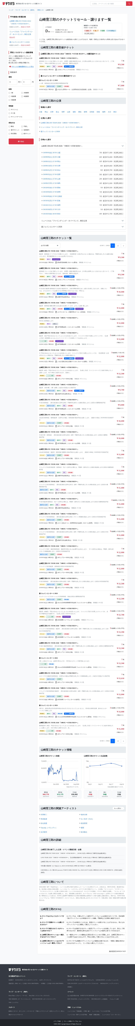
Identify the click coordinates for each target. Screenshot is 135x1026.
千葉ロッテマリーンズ (42, 1011)
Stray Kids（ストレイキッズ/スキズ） (39, 995)
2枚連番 (26, 93)
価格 (10, 77)
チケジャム (14, 109)
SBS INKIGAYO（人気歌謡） (99, 999)
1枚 (12, 93)
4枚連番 (26, 96)
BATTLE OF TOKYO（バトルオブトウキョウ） (81, 980)
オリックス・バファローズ (26, 1011)
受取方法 (12, 123)
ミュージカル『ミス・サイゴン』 (111, 1014)
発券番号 (26, 130)
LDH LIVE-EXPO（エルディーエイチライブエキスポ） (83, 983)
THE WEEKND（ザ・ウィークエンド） (20, 999)
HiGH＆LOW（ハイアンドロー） (109, 983)
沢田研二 (70, 987)
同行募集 (14, 133)
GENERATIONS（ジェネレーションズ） (107, 980)
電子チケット (15, 130)
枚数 (10, 89)
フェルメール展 (114, 999)
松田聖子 (11, 980)
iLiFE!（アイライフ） (45, 980)
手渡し (26, 126)
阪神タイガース (13, 1011)
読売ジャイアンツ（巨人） (57, 1011)
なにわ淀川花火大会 (73, 995)
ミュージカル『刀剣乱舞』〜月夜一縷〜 (79, 1011)
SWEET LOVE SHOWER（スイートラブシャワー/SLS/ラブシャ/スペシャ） (101, 995)
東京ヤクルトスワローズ (16, 1014)
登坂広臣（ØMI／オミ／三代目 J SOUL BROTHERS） (24, 983)
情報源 (11, 106)
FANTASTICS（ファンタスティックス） (26, 980)
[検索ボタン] (129, 3)
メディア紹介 (57, 1021)
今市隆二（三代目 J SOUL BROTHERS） (52, 983)
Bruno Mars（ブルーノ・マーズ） (18, 995)
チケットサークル (16, 117)
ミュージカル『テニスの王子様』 (101, 1011)
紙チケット (27, 133)
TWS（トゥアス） (14, 1002)
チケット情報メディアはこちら (73, 1021)
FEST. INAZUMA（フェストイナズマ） (79, 999)
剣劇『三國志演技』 (95, 1014)
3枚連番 (13, 96)
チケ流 (13, 113)
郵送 (12, 126)
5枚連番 (13, 100)
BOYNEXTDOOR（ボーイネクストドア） (44, 999)
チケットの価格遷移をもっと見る (22, 67)
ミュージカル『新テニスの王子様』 (78, 1014)
